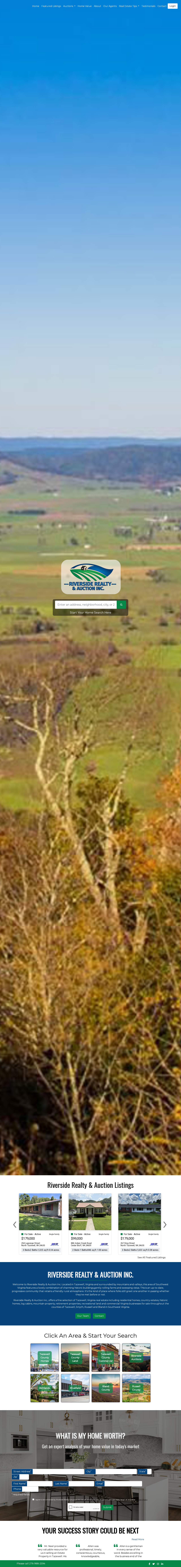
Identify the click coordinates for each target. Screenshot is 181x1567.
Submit (107, 1507)
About (97, 6)
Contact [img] (162, 6)
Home (35, 6)
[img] (149, 1564)
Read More (138, 1539)
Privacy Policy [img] (141, 1500)
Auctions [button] (68, 6)
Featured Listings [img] (51, 6)
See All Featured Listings (151, 1257)
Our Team (83, 1316)
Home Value (85, 6)
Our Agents (110, 6)
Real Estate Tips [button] (128, 6)
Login (173, 6)
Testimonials (148, 6)
